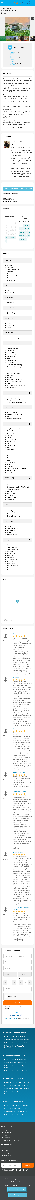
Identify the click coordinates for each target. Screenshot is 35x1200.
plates (9, 452)
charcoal (10, 466)
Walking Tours (11, 532)
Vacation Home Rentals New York (17, 1071)
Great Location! (18, 634)
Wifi (8, 416)
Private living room (13, 516)
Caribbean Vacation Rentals (15, 1056)
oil (8, 443)
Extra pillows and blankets (15, 379)
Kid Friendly (10, 303)
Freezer (9, 456)
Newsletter (7, 1156)
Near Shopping (12, 547)
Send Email (17, 1003)
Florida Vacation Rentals (14, 1079)
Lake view (10, 561)
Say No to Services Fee (11, 1140)
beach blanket (12, 497)
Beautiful (16, 677)
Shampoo (10, 272)
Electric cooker (12, 458)
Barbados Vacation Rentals (15, 1033)
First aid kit (10, 363)
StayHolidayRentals (17, 1195)
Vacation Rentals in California (15, 1036)
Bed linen (10, 377)
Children (21, 979)
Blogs (6, 1135)
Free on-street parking (14, 514)
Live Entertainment (13, 528)
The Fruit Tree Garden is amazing (21, 908)
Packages (7, 1137)
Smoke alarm (11, 387)
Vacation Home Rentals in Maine (17, 1059)
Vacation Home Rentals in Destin (17, 1043)
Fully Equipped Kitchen (14, 429)
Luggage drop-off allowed (15, 398)
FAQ (5, 1148)
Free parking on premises (15, 512)
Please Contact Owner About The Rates (18, 189)
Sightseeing (11, 530)
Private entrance (12, 566)
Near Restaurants (12, 549)
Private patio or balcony (14, 485)
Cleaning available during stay (17, 402)
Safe (8, 383)
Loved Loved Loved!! (19, 792)
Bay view (10, 555)
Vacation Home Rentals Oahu (16, 1108)
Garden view (11, 553)
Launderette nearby (13, 568)
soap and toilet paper (14, 373)
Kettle (9, 460)
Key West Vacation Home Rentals (17, 1089)
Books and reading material (16, 338)
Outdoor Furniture (13, 483)
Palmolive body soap (14, 276)
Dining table (11, 470)
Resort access (11, 570)
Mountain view (12, 551)
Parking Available (12, 510)
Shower (9, 265)
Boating (9, 526)
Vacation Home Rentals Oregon (16, 1112)
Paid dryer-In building (14, 367)
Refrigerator (11, 435)
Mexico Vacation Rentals (14, 1101)
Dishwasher (10, 431)
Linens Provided (12, 354)
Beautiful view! (18, 852)
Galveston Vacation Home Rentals (17, 1082)
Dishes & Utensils (12, 439)
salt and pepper (12, 445)
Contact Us (7, 1133)
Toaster (9, 437)
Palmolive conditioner (14, 274)
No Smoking (11, 352)
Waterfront (10, 545)
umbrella (10, 495)
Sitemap (7, 1153)
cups (8, 454)
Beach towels (11, 493)
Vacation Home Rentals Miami (16, 1062)
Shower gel (11, 280)
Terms (6, 1151)
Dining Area (11, 325)
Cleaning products (13, 270)
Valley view (10, 557)
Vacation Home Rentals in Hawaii (17, 1085)
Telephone (10, 350)
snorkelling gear (12, 499)
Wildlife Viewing (12, 535)
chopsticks (10, 450)
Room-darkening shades (15, 381)
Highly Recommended (20, 729)
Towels (9, 369)
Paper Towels (11, 356)
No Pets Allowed (12, 348)
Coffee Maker (11, 433)
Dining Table (11, 327)
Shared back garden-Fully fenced (18, 487)
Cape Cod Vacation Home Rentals (17, 1039)
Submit (27, 1165)
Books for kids (11, 360)
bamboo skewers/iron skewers (17, 468)
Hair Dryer (10, 267)
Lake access (11, 564)
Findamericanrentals (17, 1189)
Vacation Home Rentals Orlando (16, 1115)
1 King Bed (10, 290)
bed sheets (11, 371)
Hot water (10, 278)
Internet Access (12, 412)
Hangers (10, 375)
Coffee (9, 472)
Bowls (9, 447)
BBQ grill (10, 491)
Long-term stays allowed (15, 400)
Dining (9, 323)
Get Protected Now (10, 1018)
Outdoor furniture (13, 489)
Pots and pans (11, 441)
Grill (8, 464)
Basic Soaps (11, 358)
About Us (7, 1130)
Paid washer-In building (14, 365)
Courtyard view (12, 559)
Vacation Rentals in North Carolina (17, 1105)
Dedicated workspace (14, 418)
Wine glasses (11, 462)
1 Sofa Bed (10, 292)
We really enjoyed (19, 773)
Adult (5, 979)
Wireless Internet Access (15, 414)
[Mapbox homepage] (8, 620)
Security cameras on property (17, 385)
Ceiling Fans (11, 313)
